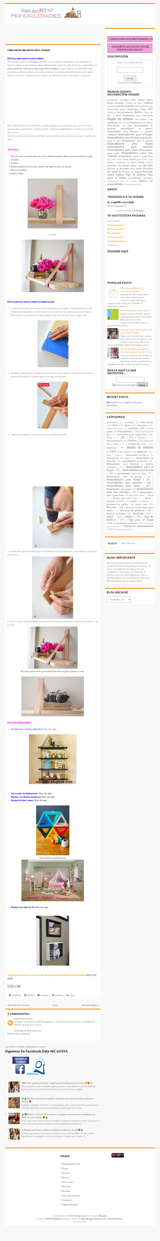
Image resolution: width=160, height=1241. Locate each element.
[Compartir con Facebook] (19, 986)
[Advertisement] (30, 36)
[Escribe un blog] (12, 986)
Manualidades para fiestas (123, 137)
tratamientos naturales (140, 177)
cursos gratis (114, 106)
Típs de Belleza (136, 174)
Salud (111, 174)
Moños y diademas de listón (122, 162)
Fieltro (139, 112)
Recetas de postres (132, 510)
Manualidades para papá (119, 488)
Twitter (30, 995)
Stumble (58, 995)
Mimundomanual (115, 228)
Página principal (70, 1204)
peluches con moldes (119, 165)
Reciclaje (147, 171)
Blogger (140, 210)
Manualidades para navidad (130, 146)
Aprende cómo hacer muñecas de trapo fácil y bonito (136, 331)
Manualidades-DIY (71, 1163)
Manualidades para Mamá (130, 143)
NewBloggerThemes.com (94, 1218)
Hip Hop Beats (115, 1218)
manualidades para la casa (132, 473)
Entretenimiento (125, 112)
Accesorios (113, 99)
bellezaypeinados (116, 224)
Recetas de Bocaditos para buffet (125, 168)
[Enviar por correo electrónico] (8, 986)
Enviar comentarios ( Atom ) (32, 1046)
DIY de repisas (45, 1021)
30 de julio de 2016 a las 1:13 (27, 1030)
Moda (126, 159)
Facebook (16, 995)
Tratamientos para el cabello (123, 181)
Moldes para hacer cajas (141, 159)
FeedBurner (136, 82)
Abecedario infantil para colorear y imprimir (132, 290)
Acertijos (125, 99)
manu (120, 123)
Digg (71, 995)
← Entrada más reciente (17, 1005)
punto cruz (137, 165)
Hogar (65, 1168)
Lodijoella (112, 245)
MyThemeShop (54, 1218)
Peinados (149, 162)
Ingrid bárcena (21, 1018)
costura (148, 103)
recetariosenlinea (115, 237)
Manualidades (114, 232)
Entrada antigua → (91, 1005)
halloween (147, 115)
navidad (141, 162)
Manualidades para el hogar (135, 134)
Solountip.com (78, 1215)
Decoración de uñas (144, 106)
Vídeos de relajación (133, 184)
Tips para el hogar (140, 519)
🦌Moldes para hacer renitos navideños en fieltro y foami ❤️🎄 (52, 1129)
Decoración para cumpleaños (123, 109)
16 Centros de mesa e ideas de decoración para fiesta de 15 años (136, 350)
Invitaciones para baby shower (135, 310)
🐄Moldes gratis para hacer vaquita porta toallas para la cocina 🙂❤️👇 (56, 1082)
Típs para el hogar (71, 1195)
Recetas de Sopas (132, 171)
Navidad (66, 1190)
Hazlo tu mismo (121, 119)
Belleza (65, 1177)
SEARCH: (112, 543)
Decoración (128, 106)
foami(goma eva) (132, 115)
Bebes (150, 99)
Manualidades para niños (123, 150)
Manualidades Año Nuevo (141, 122)
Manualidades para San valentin (130, 154)
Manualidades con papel (121, 125)
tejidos (120, 174)
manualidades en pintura (136, 128)
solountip (33, 61)
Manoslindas (113, 220)
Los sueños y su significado (134, 451)
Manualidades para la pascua (137, 140)
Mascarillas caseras (115, 159)
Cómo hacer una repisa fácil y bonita (28, 50)
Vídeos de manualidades (138, 526)
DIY (150, 109)
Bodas (111, 102)
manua (126, 123)
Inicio (55, 1005)
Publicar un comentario (18, 1033)
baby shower (139, 99)
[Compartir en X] (15, 986)
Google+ (44, 995)
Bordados (120, 102)
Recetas (148, 165)
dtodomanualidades (117, 241)
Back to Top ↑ (80, 1221)
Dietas (144, 109)
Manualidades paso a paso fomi (136, 156)
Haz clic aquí (50, 729)
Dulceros (112, 112)
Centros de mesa (135, 103)
